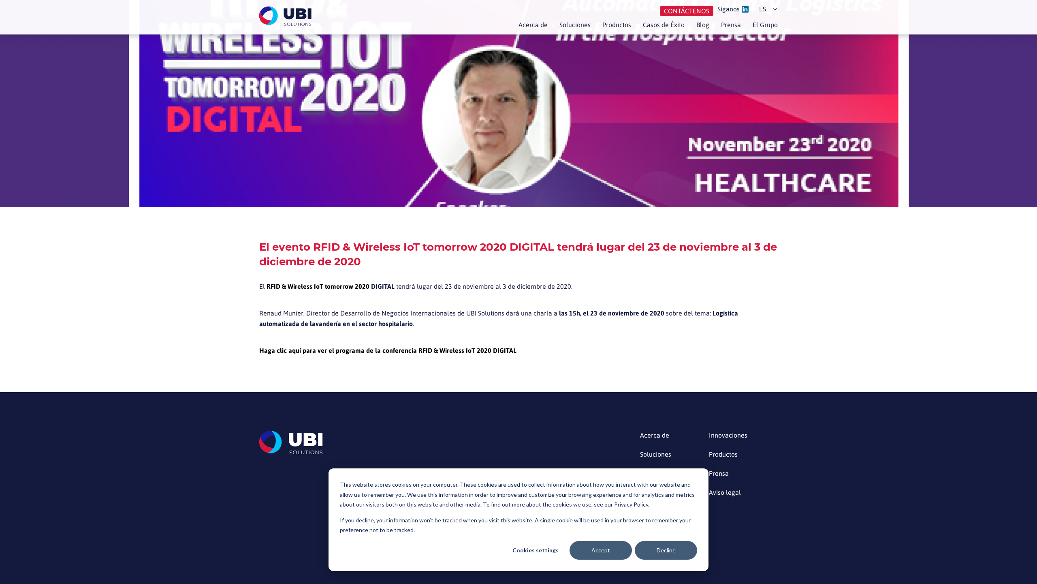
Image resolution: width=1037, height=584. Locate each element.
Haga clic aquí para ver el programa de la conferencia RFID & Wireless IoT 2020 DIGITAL (387, 350)
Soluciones (575, 24)
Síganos (728, 9)
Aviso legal (725, 492)
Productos (616, 24)
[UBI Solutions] (286, 16)
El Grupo (765, 24)
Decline (666, 550)
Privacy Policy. (631, 504)
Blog (702, 24)
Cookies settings (535, 550)
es (762, 9)
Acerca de (533, 24)
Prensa (731, 24)
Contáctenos (686, 11)
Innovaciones (728, 435)
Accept (600, 550)
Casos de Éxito (664, 24)
